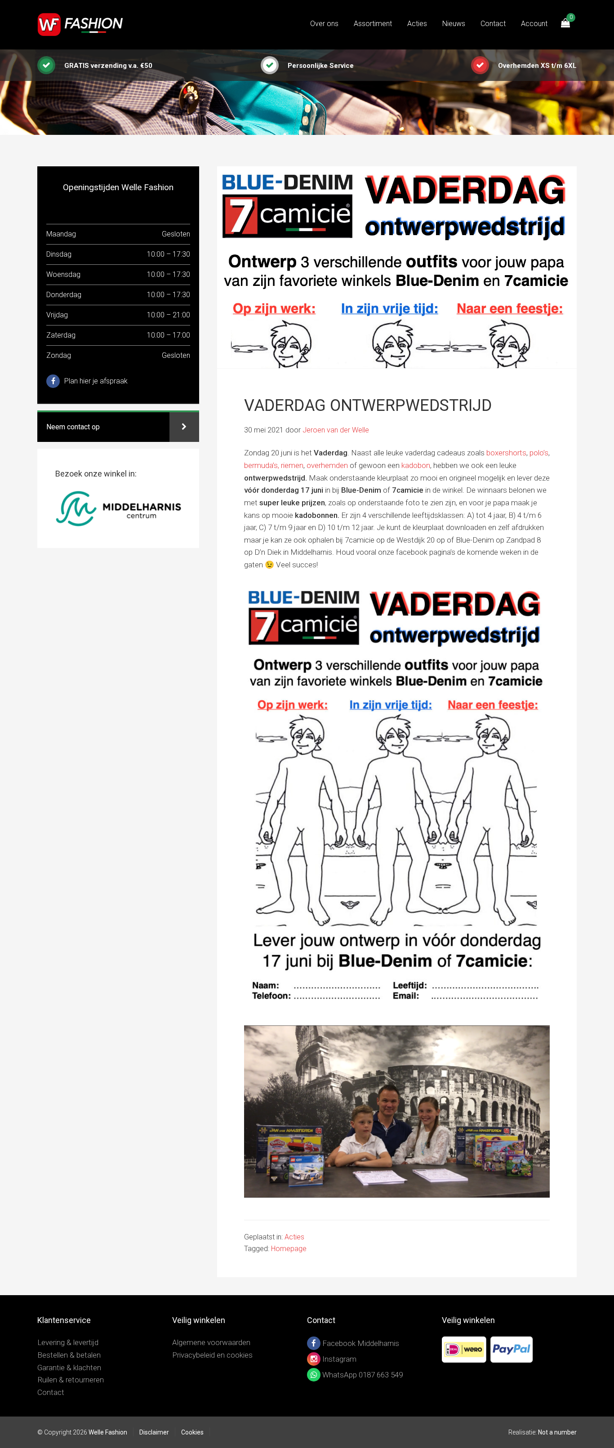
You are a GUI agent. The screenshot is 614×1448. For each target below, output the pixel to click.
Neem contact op (73, 427)
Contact (50, 1392)
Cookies (192, 1432)
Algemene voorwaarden (211, 1342)
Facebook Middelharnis (359, 1343)
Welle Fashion (82, 25)
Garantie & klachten (69, 1367)
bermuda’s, (261, 465)
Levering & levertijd (67, 1342)
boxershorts (506, 452)
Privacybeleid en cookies (212, 1354)
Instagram (338, 1358)
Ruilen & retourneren (70, 1379)
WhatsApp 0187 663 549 (361, 1374)
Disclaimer (154, 1432)
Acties (294, 1237)
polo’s (538, 452)
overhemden (327, 465)
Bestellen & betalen (69, 1354)
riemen (292, 465)
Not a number (557, 1432)
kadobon (415, 465)
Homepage (289, 1248)
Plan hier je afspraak (96, 381)
